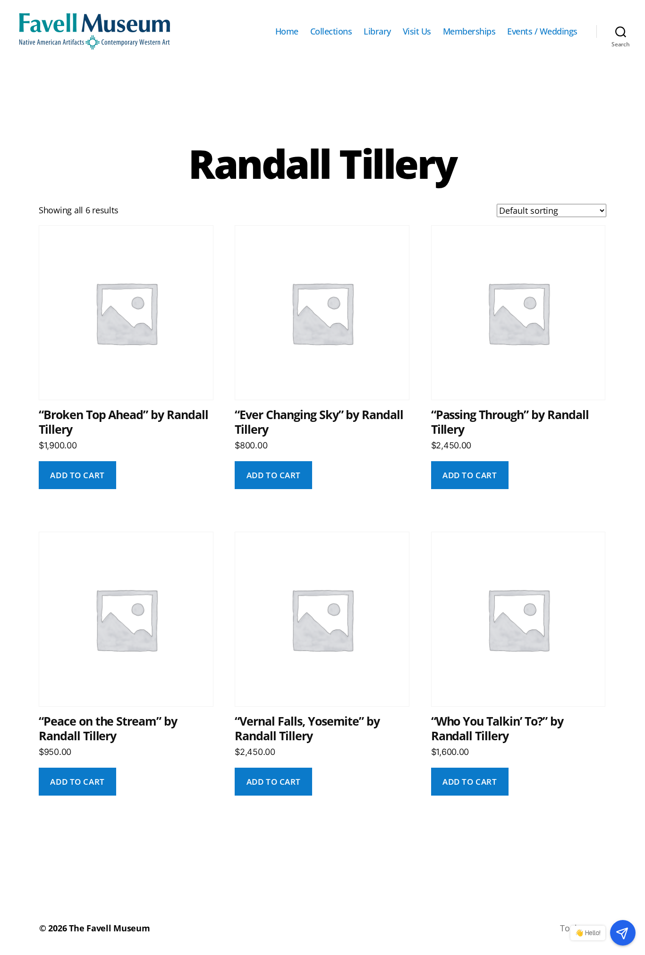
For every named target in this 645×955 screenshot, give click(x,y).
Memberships (469, 31)
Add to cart (77, 475)
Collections (331, 31)
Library (377, 31)
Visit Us (417, 31)
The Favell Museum (109, 928)
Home (286, 31)
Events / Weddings (542, 31)
